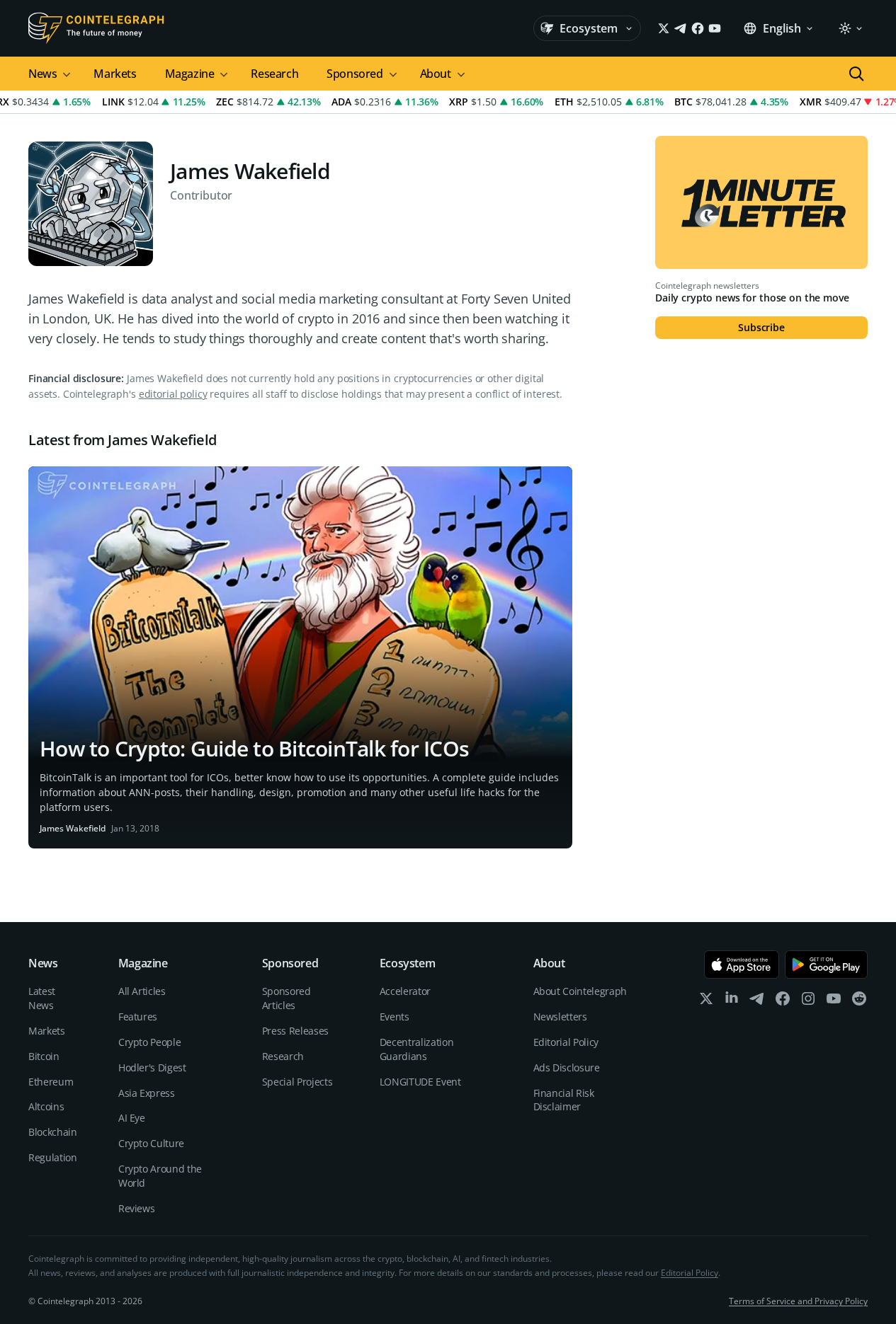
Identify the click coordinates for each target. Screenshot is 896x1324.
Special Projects (297, 1081)
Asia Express (146, 1093)
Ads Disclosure (566, 1067)
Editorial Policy (566, 1042)
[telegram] (757, 1001)
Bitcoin (43, 1056)
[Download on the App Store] (742, 964)
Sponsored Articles (286, 998)
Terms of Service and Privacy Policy (798, 1301)
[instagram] (808, 1001)
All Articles (142, 991)
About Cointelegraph (580, 991)
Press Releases (295, 1030)
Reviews (136, 1208)
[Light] (850, 28)
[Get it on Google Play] (826, 964)
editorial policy (173, 394)
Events (394, 1016)
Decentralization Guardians (416, 1049)
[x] (706, 1001)
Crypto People (149, 1042)
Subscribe (761, 327)
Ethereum (50, 1081)
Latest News (41, 998)
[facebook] (782, 1001)
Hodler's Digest (152, 1067)
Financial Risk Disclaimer (563, 1100)
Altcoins (46, 1106)
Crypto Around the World (160, 1176)
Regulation (52, 1157)
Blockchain (52, 1132)
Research (274, 73)
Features (137, 1016)
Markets (114, 73)
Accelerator (405, 991)
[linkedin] (731, 1001)
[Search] (856, 74)
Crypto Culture (151, 1143)
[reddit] (859, 1001)
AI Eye (131, 1117)
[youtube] (833, 1001)
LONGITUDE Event (420, 1081)
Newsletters (560, 1016)
